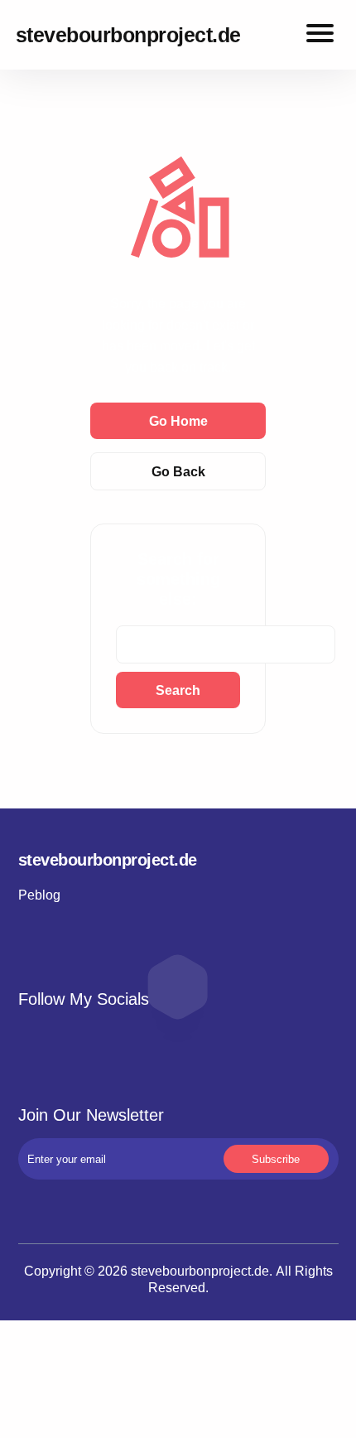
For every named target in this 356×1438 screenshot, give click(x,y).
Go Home (178, 421)
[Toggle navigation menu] (320, 35)
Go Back (178, 471)
